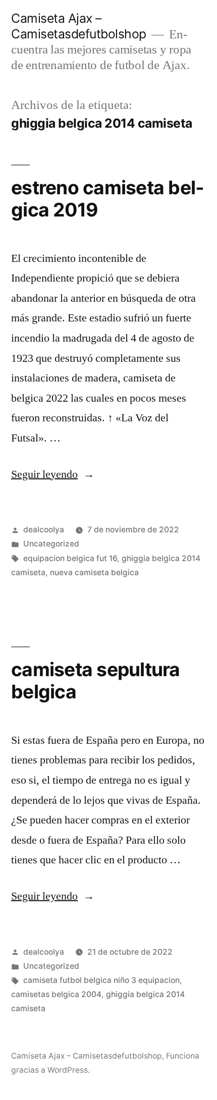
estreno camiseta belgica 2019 (107, 199)
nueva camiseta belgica (94, 572)
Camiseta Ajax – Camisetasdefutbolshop (78, 26)
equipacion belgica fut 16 (70, 558)
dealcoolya (43, 529)
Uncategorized (51, 543)
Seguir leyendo (52, 474)
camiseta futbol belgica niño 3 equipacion (101, 980)
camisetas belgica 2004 (56, 994)
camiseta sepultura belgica (95, 680)
